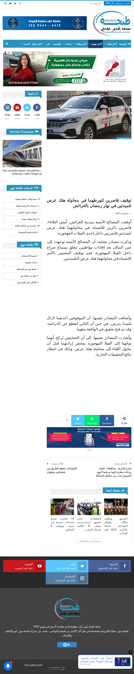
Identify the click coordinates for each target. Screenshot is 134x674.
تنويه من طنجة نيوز (28, 276)
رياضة (69, 44)
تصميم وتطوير (36, 665)
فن (48, 44)
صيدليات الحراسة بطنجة (26, 206)
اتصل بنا (94, 3)
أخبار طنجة (112, 44)
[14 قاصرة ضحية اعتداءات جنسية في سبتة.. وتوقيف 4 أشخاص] (62, 507)
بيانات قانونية (30, 262)
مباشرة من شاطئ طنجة (25, 225)
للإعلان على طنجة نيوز (26, 282)
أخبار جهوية (96, 44)
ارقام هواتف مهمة (29, 219)
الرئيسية (123, 44)
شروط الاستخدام (29, 256)
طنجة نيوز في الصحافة (26, 269)
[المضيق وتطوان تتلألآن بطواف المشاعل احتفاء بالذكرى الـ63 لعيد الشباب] (116, 507)
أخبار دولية (37, 44)
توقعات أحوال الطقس (27, 212)
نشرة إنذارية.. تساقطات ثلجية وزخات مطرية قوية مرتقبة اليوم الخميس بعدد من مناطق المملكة (113, 472)
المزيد (27, 44)
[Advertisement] (89, 167)
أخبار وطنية (81, 44)
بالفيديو (57, 44)
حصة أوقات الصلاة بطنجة (26, 199)
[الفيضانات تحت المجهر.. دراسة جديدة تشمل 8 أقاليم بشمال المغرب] (89, 507)
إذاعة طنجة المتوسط (27, 232)
